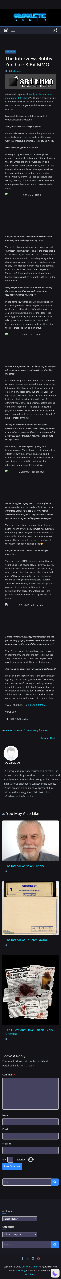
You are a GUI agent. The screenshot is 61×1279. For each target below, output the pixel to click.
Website (6, 1143)
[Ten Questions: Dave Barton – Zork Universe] (30, 957)
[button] (55, 1273)
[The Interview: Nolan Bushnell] (30, 822)
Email (5, 1129)
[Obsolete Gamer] (5, 30)
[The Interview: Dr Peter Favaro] (30, 883)
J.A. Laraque (16, 71)
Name (5, 1115)
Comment (8, 1074)
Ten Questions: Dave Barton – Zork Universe (29, 1032)
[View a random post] (55, 30)
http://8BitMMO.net (38, 705)
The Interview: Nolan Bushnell (25, 866)
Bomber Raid (47, 738)
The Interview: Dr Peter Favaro (26, 940)
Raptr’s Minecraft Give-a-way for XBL (26, 730)
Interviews (11, 52)
